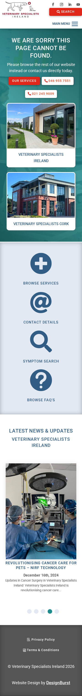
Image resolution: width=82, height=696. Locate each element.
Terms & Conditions (43, 650)
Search (67, 12)
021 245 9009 (43, 94)
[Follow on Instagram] (61, 4)
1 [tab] (29, 611)
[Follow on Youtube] (78, 4)
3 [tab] (43, 611)
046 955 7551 (60, 81)
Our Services (24, 81)
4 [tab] (50, 611)
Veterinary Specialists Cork (41, 224)
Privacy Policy (43, 640)
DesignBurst (58, 682)
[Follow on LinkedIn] (70, 4)
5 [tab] (56, 611)
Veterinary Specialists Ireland (41, 157)
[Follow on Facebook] (53, 4)
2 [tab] (36, 611)
